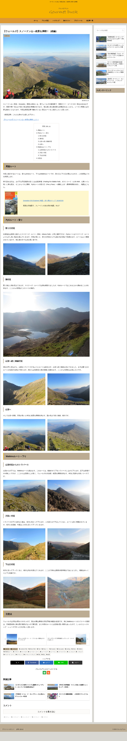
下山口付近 (42, 155)
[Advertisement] (110, 111)
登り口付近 (42, 136)
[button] (75, 663)
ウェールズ (24, 651)
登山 (44, 654)
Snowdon (53, 649)
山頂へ (41, 144)
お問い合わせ (19, 729)
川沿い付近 (42, 152)
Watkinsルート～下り (44, 147)
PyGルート (45, 649)
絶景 (49, 654)
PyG (39, 649)
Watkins (80, 649)
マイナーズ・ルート (9, 654)
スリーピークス (62, 651)
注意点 (40, 158)
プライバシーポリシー (8, 729)
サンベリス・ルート (34, 651)
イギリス (7, 649)
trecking (68, 649)
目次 (43, 126)
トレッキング (71, 651)
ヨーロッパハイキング (30, 654)
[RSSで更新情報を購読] (48, 672)
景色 (39, 654)
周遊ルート (41, 130)
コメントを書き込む (46, 712)
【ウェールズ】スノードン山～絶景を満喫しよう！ (21, 120)
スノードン (53, 651)
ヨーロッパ (19, 654)
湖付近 (41, 138)
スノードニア (44, 651)
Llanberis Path (23, 649)
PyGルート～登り (43, 133)
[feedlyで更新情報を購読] (44, 672)
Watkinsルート (8, 651)
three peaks (61, 649)
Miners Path (33, 649)
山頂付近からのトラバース (47, 150)
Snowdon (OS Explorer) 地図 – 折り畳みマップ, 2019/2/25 (43, 201)
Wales (74, 649)
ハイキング (14, 649)
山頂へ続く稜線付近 (45, 141)
